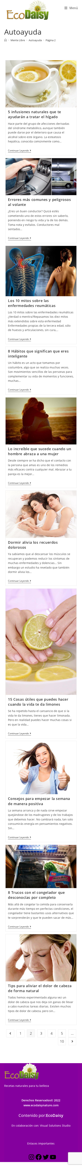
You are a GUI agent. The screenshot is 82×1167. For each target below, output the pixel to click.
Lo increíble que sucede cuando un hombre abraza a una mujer (39, 451)
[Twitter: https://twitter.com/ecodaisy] (45, 1157)
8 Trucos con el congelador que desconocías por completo (36, 895)
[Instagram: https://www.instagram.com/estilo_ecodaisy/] (31, 1157)
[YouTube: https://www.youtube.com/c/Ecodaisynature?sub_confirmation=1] (53, 1157)
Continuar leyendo (19, 151)
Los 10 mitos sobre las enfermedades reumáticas (32, 303)
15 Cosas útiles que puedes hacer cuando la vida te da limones (38, 702)
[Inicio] (5, 40)
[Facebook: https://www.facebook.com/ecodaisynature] (38, 1157)
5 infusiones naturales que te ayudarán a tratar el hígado (34, 114)
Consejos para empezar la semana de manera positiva (39, 801)
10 (62, 1041)
